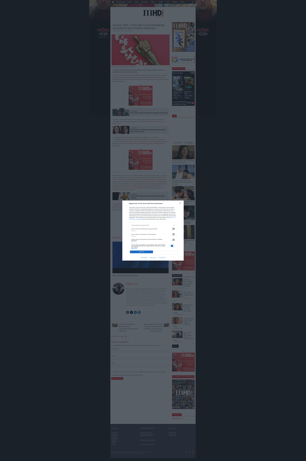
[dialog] (153, 231)
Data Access (153, 257)
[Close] (180, 203)
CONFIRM (141, 251)
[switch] (173, 229)
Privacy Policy (162, 257)
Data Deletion (144, 257)
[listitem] (153, 225)
